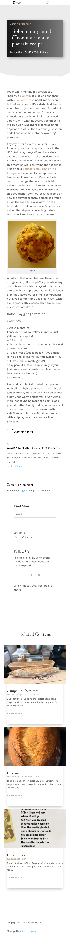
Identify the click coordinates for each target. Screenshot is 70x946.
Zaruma (56, 302)
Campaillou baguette (22, 691)
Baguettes (26, 695)
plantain (25, 95)
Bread (36, 695)
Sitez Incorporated (29, 931)
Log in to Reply (14, 466)
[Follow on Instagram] (38, 574)
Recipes (44, 52)
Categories (19, 532)
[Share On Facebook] (18, 594)
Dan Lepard (34, 777)
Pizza (23, 859)
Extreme (13, 773)
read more (14, 713)
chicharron (20, 99)
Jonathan (18, 52)
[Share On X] (29, 594)
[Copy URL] (50, 594)
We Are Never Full (17, 447)
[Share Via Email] (39, 594)
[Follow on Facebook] (31, 574)
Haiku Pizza (16, 855)
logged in (25, 490)
